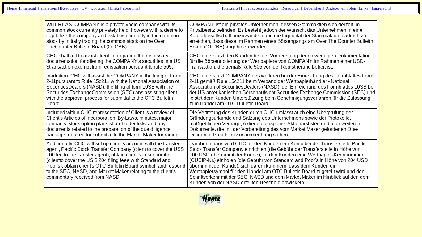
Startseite (231, 8)
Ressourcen (291, 8)
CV (84, 8)
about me (130, 8)
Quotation (99, 8)
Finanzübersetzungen (260, 8)
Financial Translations (39, 8)
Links (115, 8)
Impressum (381, 8)
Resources (69, 8)
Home (12, 8)
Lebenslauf (313, 8)
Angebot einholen (341, 8)
